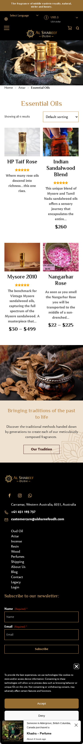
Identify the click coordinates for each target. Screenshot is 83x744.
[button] (76, 666)
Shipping (17, 561)
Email (15, 626)
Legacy (16, 582)
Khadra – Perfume (39, 733)
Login (15, 587)
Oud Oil (17, 531)
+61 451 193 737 (23, 512)
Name (15, 609)
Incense (16, 541)
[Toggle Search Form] (77, 27)
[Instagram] (19, 495)
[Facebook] (9, 495)
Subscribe (41, 649)
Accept (41, 704)
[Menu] (6, 28)
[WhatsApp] (29, 495)
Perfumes (17, 556)
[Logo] (19, 479)
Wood (15, 551)
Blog (14, 572)
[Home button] (41, 33)
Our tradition (41, 449)
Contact (17, 577)
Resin (15, 546)
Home (8, 88)
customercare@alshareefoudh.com (37, 519)
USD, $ (54, 17)
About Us (18, 567)
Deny (41, 716)
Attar (21, 88)
